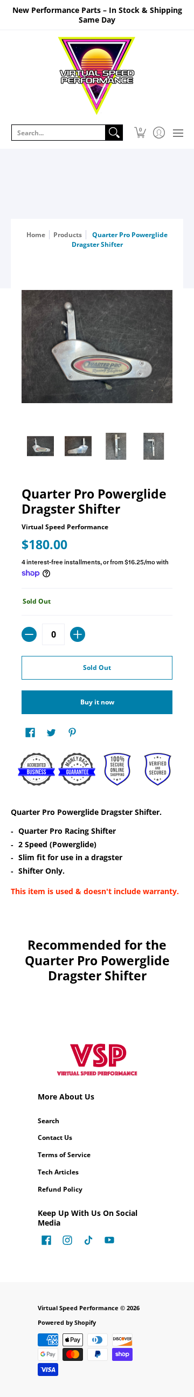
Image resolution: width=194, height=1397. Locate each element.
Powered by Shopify (67, 1322)
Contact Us (55, 1137)
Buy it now (97, 702)
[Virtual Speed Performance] (97, 76)
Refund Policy (60, 1189)
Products (67, 234)
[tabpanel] (97, 853)
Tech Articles (58, 1172)
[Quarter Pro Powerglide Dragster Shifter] (40, 446)
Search (48, 1120)
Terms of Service (64, 1154)
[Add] (77, 634)
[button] (139, 132)
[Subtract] (29, 634)
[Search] (114, 133)
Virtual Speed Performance (65, 526)
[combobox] (58, 133)
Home (35, 234)
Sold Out (97, 667)
